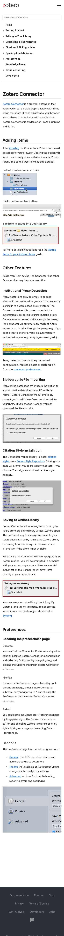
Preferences (12, 58)
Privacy (19, 903)
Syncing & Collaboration (19, 53)
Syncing (7, 615)
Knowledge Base (15, 64)
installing (14, 148)
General (13, 757)
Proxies (13, 766)
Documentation (19, 895)
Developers (12, 75)
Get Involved (16, 911)
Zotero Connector (13, 104)
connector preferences (27, 369)
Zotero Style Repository (30, 461)
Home (8, 24)
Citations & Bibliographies (20, 47)
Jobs (52, 911)
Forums (38, 895)
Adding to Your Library (18, 36)
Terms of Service (39, 903)
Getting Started (14, 30)
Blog (51, 895)
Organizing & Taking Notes (20, 41)
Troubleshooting (15, 70)
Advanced (15, 776)
